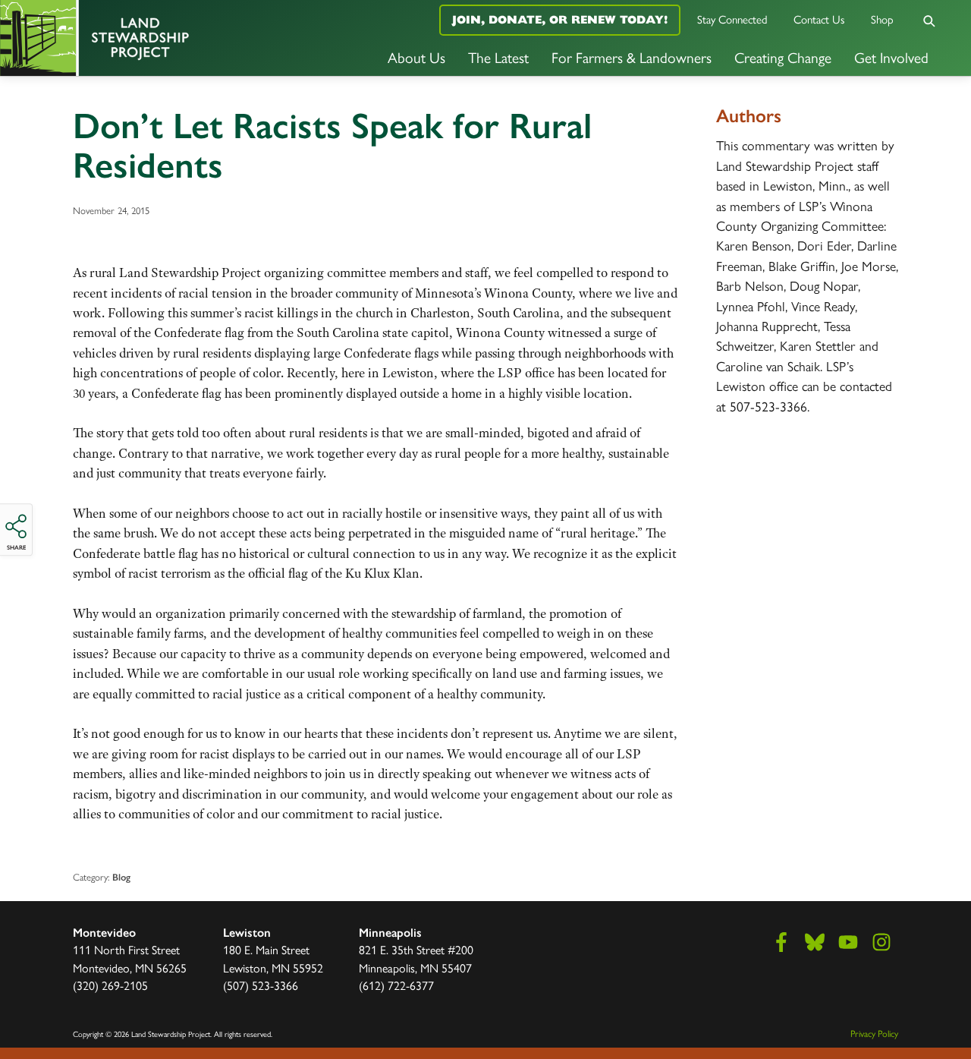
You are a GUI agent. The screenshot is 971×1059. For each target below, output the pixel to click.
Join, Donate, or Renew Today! (560, 19)
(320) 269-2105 (110, 985)
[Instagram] (881, 942)
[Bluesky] (814, 942)
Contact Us (819, 19)
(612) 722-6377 (396, 985)
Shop (882, 19)
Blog (121, 877)
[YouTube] (848, 942)
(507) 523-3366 (260, 985)
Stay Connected (732, 19)
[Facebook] (781, 942)
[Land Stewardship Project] (162, 38)
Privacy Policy (874, 1033)
